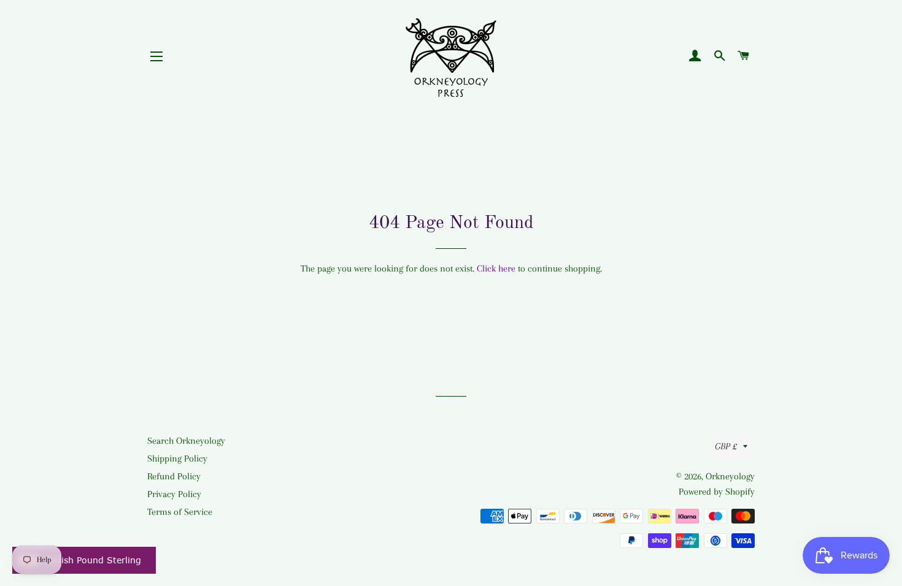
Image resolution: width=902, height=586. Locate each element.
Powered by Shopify (717, 491)
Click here (496, 268)
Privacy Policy (174, 494)
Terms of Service (179, 511)
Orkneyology (730, 476)
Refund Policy (174, 476)
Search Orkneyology (186, 440)
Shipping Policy (177, 458)
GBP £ (726, 446)
